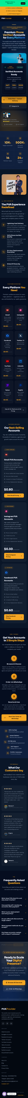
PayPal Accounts (6, 1050)
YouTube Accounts (7, 1042)
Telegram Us (15, 106)
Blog (3, 1063)
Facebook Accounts (7, 1037)
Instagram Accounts (7, 1034)
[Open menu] (24, 18)
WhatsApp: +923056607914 (9, 1076)
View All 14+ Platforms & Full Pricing (13, 410)
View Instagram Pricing (11, 556)
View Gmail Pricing (13, 495)
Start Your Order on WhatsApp (15, 717)
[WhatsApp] (3, 1023)
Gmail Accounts (6, 1032)
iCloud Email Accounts (7, 1052)
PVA (7, 18)
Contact (14, 1095)
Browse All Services (15, 982)
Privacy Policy (5, 1068)
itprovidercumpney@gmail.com (10, 1081)
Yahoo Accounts (6, 1045)
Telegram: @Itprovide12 (8, 1078)
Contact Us (5, 1065)
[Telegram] (7, 1023)
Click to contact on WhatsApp (14, 8)
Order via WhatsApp (15, 989)
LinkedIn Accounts (6, 1047)
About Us (4, 1060)
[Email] (11, 1023)
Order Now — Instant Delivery (15, 100)
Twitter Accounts (6, 1039)
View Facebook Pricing (11, 617)
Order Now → (21, 1095)
